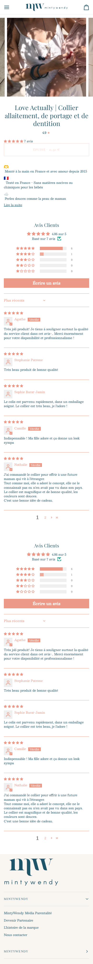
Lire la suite (13, 205)
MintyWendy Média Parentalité (28, 913)
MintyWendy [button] (16, 899)
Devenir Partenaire (18, 920)
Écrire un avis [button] (46, 283)
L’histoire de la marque (21, 927)
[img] (13, 313)
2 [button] (45, 517)
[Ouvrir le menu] (11, 7)
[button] (14, 141)
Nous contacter (15, 934)
